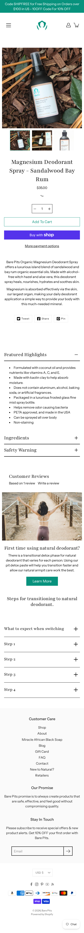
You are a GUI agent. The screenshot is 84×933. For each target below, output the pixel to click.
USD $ (39, 872)
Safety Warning (20, 450)
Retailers (42, 775)
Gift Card (42, 751)
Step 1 (9, 644)
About (42, 733)
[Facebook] (31, 884)
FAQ (42, 757)
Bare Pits (47, 910)
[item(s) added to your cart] (76, 25)
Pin (63, 318)
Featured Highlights (25, 355)
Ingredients (16, 438)
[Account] (68, 25)
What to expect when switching (34, 628)
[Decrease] (35, 208)
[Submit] (68, 851)
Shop (42, 727)
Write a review (48, 483)
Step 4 (9, 689)
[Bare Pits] (42, 25)
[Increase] (49, 208)
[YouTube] (47, 884)
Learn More (42, 581)
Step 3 (9, 674)
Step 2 (9, 659)
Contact (42, 763)
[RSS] (52, 884)
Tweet (25, 318)
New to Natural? (42, 769)
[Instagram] (36, 884)
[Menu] (8, 25)
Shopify (49, 914)
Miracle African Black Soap (42, 739)
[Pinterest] (42, 884)
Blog (42, 745)
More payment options (42, 246)
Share (45, 318)
